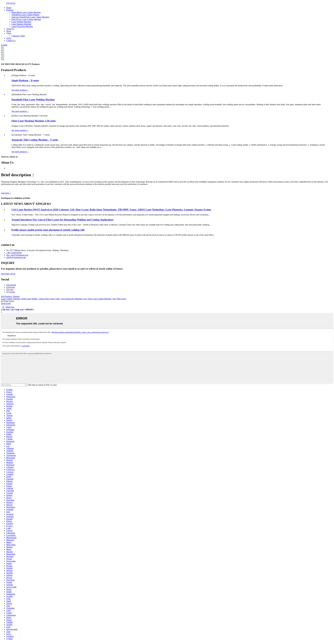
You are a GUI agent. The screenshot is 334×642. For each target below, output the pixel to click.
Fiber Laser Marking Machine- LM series (33, 120)
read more (6, 193)
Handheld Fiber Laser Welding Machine (33, 99)
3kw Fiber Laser (119, 299)
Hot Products (6, 296)
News (8, 31)
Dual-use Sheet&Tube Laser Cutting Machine (30, 17)
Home (8, 8)
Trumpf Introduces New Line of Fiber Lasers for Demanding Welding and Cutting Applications (62, 219)
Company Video (18, 36)
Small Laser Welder (29, 299)
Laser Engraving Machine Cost (74, 299)
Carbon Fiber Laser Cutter (49, 299)
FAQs (8, 38)
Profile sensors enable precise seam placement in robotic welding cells (48, 229)
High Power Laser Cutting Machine (26, 19)
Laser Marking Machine (21, 24)
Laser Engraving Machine (22, 26)
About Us (10, 29)
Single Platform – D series (25, 80)
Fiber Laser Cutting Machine (99, 299)
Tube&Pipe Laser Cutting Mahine (25, 15)
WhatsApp (9, 307)
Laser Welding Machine (21, 22)
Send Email (6, 303)
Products (9, 10)
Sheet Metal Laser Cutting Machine (26, 12)
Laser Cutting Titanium (10, 299)
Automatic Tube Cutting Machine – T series (34, 139)
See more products (20, 90)
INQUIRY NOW (8, 274)
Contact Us (11, 40)
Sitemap (16, 296)
